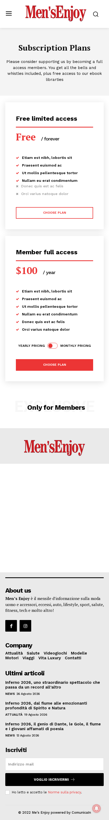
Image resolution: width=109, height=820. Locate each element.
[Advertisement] (54, 518)
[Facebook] (11, 626)
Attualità (13, 714)
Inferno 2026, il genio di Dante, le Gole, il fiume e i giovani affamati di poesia (53, 726)
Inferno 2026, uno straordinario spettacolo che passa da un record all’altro (52, 685)
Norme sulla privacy (64, 792)
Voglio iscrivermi (51, 780)
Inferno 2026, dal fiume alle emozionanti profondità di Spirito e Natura (46, 705)
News (10, 694)
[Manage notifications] (96, 808)
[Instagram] (25, 626)
